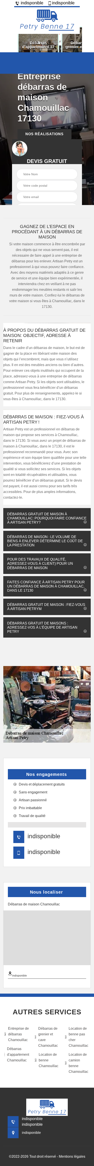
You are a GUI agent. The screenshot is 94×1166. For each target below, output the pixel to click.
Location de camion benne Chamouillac (78, 1063)
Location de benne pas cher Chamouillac (78, 1037)
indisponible (31, 2)
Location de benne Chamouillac (48, 1060)
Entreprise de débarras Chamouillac (18, 1034)
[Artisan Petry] (47, 20)
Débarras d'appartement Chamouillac (18, 1054)
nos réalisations (44, 134)
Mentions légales (72, 1156)
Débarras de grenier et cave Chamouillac (48, 1037)
